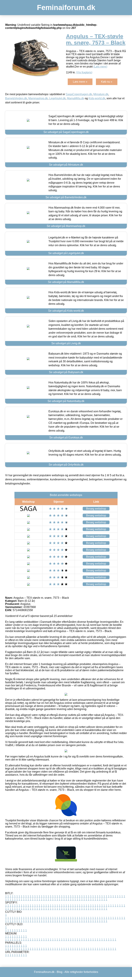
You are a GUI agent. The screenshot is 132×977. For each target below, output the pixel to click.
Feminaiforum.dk (66, 7)
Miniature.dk (100, 94)
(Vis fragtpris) (84, 72)
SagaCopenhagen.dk (79, 94)
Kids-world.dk (97, 98)
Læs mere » (80, 81)
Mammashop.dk (38, 98)
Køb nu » (106, 81)
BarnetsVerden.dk (16, 98)
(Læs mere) (100, 66)
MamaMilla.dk (75, 98)
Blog (59, 971)
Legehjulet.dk (57, 98)
